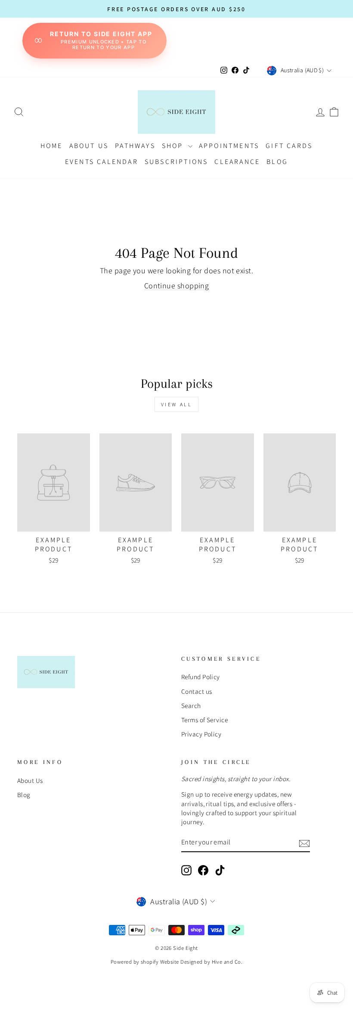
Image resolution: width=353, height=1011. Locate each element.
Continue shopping (176, 286)
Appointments (229, 145)
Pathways (135, 145)
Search (191, 705)
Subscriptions (176, 161)
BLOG (277, 161)
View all (176, 404)
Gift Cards (289, 145)
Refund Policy (200, 676)
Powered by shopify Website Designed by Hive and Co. (176, 961)
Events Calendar (101, 161)
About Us (89, 145)
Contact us (196, 691)
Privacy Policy (201, 734)
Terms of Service (204, 719)
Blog (24, 794)
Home (51, 145)
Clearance (237, 161)
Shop (174, 145)
